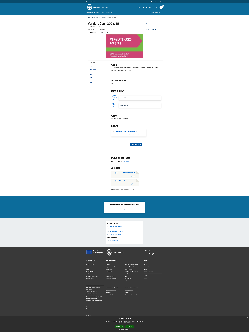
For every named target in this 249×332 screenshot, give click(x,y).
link (137, 323)
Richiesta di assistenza (111, 295)
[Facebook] (143, 7)
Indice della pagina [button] (93, 62)
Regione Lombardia (90, 1)
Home (89, 17)
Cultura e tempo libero (110, 276)
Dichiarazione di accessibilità (131, 295)
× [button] (247, 317)
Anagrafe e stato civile (110, 267)
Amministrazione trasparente (131, 287)
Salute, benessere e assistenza (131, 271)
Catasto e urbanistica (110, 274)
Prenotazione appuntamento (112, 287)
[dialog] (124, 324)
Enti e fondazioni (90, 271)
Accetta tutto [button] (119, 326)
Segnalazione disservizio (111, 290)
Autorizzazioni (109, 271)
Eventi (103, 17)
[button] (124, 329)
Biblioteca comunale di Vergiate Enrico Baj (126, 131)
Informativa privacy (129, 290)
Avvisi (145, 269)
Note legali (127, 292)
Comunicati (146, 267)
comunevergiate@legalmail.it (95, 296)
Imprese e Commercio (129, 267)
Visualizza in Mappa (136, 144)
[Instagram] (149, 7)
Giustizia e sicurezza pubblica (131, 264)
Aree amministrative (90, 267)
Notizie (145, 264)
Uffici (87, 269)
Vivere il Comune (96, 17)
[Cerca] (161, 7)
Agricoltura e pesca (129, 281)
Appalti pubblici (109, 269)
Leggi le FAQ (108, 292)
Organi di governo (90, 264)
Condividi (146, 24)
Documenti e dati (90, 278)
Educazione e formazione (111, 278)
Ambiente (108, 264)
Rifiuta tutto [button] (130, 326)
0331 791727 (126, 162)
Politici (87, 274)
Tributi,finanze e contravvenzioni (132, 274)
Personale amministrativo (92, 276)
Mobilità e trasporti (129, 269)
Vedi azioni (153, 24)
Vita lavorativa (128, 278)
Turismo (126, 276)
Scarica (133, 176)
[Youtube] (146, 7)
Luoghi (145, 275)
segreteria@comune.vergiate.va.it (94, 300)
